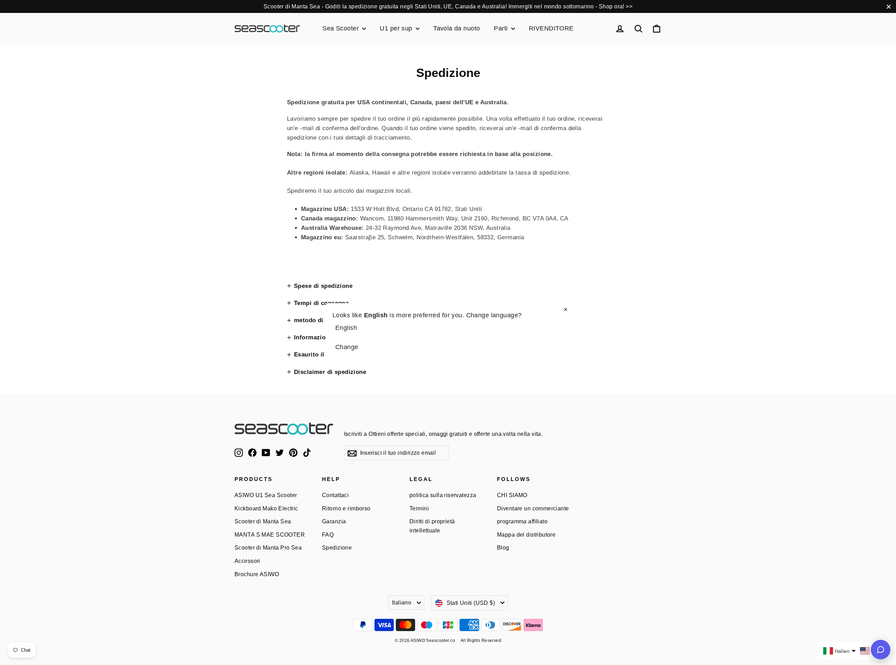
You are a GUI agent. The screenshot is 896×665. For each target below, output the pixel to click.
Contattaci (335, 495)
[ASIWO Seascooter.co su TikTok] (307, 452)
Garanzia (334, 521)
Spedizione (337, 548)
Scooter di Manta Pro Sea (268, 548)
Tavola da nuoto (456, 28)
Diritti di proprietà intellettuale (432, 525)
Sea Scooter (341, 28)
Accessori (247, 561)
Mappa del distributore (526, 535)
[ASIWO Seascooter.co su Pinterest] (293, 452)
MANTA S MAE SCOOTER (269, 535)
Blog (503, 548)
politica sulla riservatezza (443, 495)
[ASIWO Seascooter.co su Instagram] (238, 452)
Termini (419, 508)
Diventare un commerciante (533, 508)
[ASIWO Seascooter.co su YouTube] (266, 452)
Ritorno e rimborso (346, 508)
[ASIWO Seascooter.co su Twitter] (279, 452)
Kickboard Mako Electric (266, 508)
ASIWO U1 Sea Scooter (265, 495)
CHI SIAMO (512, 495)
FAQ (328, 535)
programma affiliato (522, 521)
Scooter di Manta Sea (262, 521)
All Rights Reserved (481, 640)
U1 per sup (397, 28)
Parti (502, 28)
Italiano (401, 603)
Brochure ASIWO (256, 574)
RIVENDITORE (551, 28)
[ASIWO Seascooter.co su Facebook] (252, 452)
